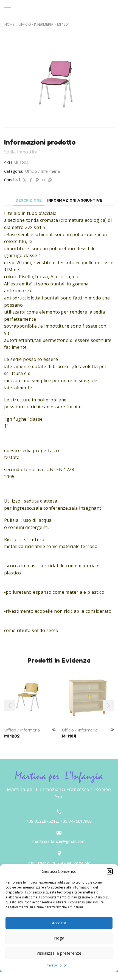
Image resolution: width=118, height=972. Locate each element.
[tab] (28, 200)
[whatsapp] (49, 180)
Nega (59, 938)
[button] (110, 871)
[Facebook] (31, 180)
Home (9, 24)
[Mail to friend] (43, 180)
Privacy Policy (56, 965)
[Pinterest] (37, 180)
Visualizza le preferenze (59, 953)
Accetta (59, 922)
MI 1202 (12, 736)
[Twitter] (24, 180)
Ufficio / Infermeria (36, 24)
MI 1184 (69, 736)
